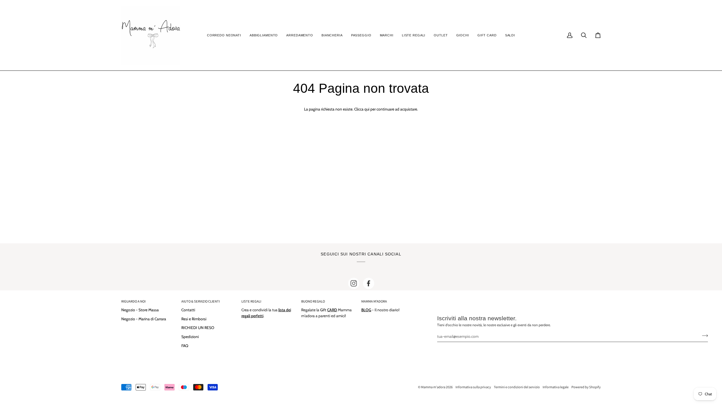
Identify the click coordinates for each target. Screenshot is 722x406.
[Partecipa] (703, 335)
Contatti (188, 310)
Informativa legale (556, 387)
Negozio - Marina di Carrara (143, 319)
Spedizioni (190, 336)
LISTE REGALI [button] (251, 301)
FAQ (184, 345)
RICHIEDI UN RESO (197, 327)
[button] (224, 35)
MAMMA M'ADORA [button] (374, 301)
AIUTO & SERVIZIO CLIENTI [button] (200, 301)
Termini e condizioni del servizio (517, 387)
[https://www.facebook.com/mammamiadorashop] (369, 283)
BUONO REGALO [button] (313, 301)
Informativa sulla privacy (473, 387)
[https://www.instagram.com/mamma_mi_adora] (354, 283)
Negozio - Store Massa (140, 310)
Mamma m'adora (433, 387)
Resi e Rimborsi (193, 319)
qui (366, 109)
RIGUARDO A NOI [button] (133, 301)
